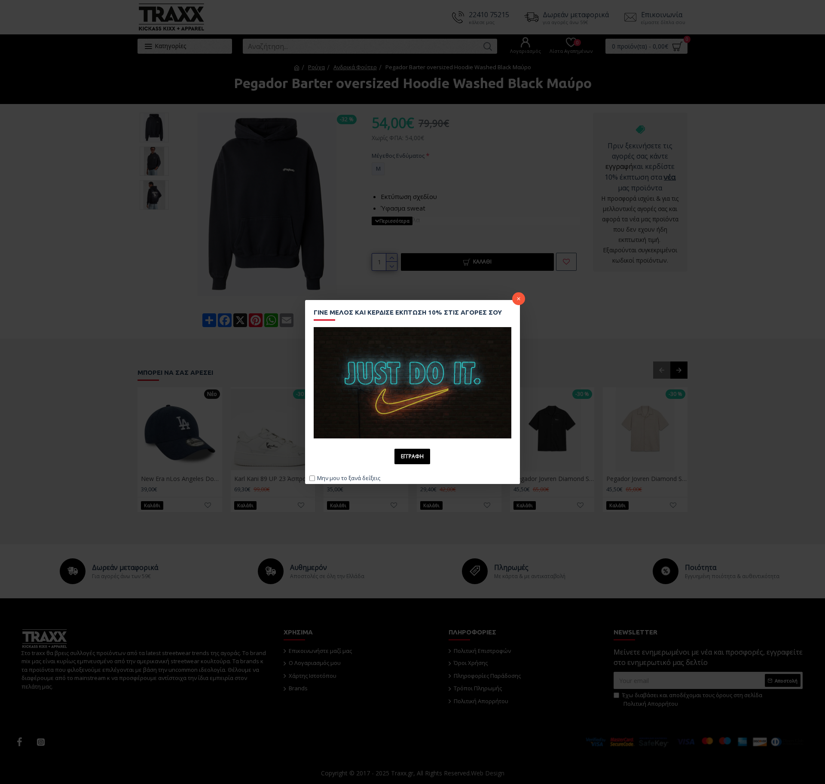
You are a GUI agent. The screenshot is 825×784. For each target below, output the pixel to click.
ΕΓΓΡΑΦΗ (412, 456)
